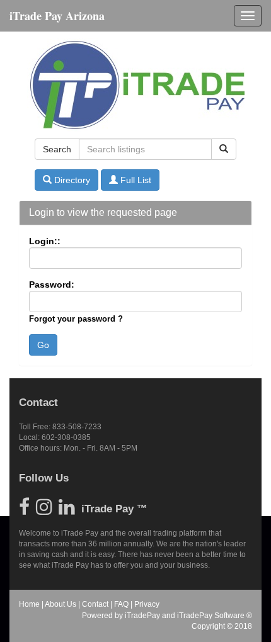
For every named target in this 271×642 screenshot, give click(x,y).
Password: (51, 284)
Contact (95, 604)
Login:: (45, 241)
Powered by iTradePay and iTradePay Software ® (167, 615)
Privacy (146, 604)
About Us (60, 604)
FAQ (121, 604)
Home (29, 604)
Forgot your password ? (76, 319)
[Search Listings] (223, 149)
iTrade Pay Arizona (57, 16)
